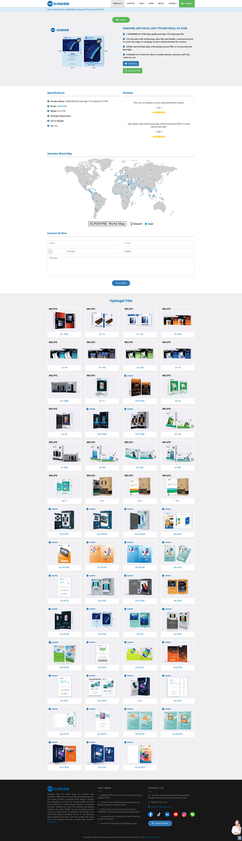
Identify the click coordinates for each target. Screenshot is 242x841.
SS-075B (102, 634)
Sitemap (148, 837)
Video (141, 4)
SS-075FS (64, 534)
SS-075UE (64, 767)
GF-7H (178, 367)
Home (49, 10)
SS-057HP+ (177, 734)
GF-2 (140, 501)
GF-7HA (140, 367)
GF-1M (178, 434)
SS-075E (178, 601)
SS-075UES (102, 534)
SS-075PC (102, 701)
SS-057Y (178, 534)
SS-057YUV (140, 767)
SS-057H (178, 567)
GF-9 (64, 501)
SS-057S (178, 634)
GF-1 (178, 501)
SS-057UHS (140, 534)
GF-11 (102, 401)
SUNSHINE (62, 106)
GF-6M (102, 467)
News (151, 4)
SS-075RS (102, 434)
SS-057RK (64, 667)
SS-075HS (140, 601)
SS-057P (178, 701)
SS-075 (140, 634)
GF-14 (102, 334)
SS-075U (102, 767)
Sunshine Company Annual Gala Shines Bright (118, 823)
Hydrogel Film (59, 10)
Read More (51, 822)
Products (117, 4)
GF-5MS (64, 467)
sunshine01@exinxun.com (161, 807)
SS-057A (64, 601)
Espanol (188, 4)
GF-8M (178, 467)
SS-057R (102, 667)
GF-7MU (140, 467)
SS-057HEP (64, 567)
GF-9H (64, 367)
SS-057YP (64, 734)
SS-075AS (140, 434)
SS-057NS (64, 634)
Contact (173, 4)
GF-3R (64, 434)
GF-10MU (64, 401)
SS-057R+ (139, 667)
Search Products (161, 823)
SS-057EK (177, 667)
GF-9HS (177, 334)
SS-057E (64, 701)
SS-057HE (102, 567)
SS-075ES (139, 401)
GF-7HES (64, 334)
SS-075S (102, 601)
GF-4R (177, 401)
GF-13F (140, 334)
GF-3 (102, 501)
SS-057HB (140, 567)
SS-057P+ (102, 734)
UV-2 (140, 701)
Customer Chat (134, 71)
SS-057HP (140, 734)
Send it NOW (121, 283)
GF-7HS (102, 367)
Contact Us (132, 64)
